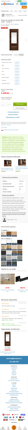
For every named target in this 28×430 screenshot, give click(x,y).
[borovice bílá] (14, 242)
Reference (14, 372)
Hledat (24, 7)
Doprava (14, 384)
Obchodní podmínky (14, 391)
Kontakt (25, 429)
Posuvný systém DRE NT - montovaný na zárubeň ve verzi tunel (21, 168)
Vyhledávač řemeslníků (14, 400)
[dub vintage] (19, 247)
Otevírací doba (14, 378)
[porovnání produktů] (17, 3)
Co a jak (20, 429)
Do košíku (20, 104)
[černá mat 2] (19, 242)
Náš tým (14, 369)
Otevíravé (16, 54)
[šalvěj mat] (19, 258)
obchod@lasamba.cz (14, 358)
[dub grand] (3, 233)
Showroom (2, 429)
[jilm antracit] (3, 253)
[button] (12, 52)
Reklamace (14, 389)
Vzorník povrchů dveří (14, 410)
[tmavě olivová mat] (14, 263)
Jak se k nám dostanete (14, 380)
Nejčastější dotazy (14, 395)
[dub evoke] (3, 247)
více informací (8, 124)
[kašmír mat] (8, 258)
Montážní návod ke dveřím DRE (10, 129)
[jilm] (14, 233)
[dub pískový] (14, 247)
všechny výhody (22, 15)
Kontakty (14, 374)
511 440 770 (14, 362)
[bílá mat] (3, 242)
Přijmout (19, 1)
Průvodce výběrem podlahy (14, 406)
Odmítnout (24, 1)
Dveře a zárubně (14, 408)
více (16, 1)
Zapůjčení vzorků (14, 399)
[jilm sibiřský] (8, 253)
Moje (8, 429)
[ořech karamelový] (19, 253)
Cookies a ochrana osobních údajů (14, 393)
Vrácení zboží (14, 388)
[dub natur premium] (8, 247)
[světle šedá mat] (14, 258)
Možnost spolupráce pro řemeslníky (14, 402)
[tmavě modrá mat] (8, 263)
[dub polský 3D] (8, 233)
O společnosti (14, 367)
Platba (14, 386)
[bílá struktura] (8, 242)
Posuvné (21, 54)
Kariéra (14, 371)
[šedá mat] (3, 263)
